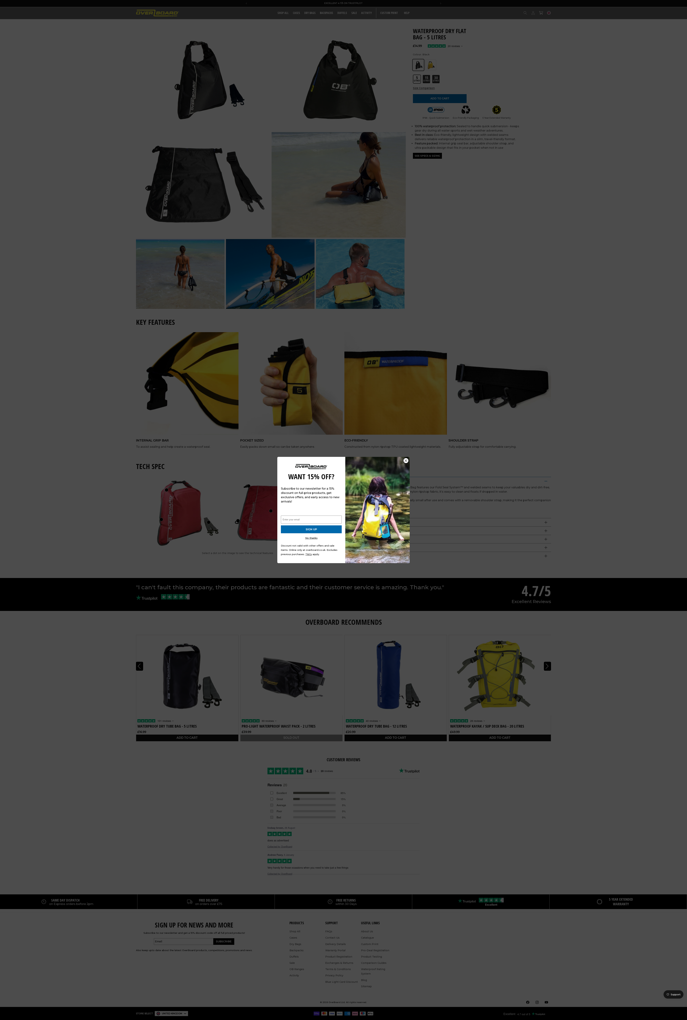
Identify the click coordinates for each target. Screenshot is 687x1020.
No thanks (311, 537)
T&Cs (308, 554)
